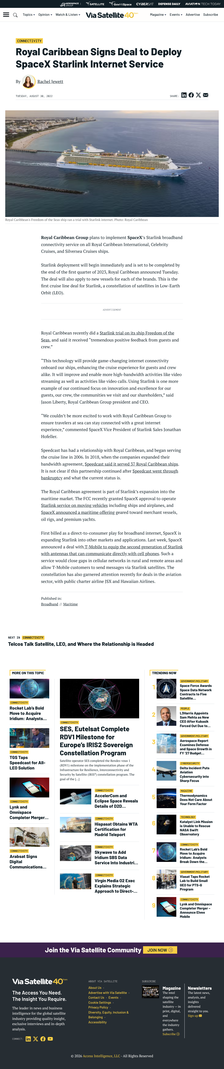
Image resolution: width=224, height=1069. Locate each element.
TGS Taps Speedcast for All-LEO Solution (27, 762)
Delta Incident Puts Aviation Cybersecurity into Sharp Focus (194, 774)
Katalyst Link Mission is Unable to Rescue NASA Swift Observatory (196, 828)
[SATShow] (95, 4)
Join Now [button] (157, 950)
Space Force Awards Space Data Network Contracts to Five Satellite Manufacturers (196, 692)
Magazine (157, 15)
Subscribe (210, 15)
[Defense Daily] (169, 4)
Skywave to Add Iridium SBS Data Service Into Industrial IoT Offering (116, 857)
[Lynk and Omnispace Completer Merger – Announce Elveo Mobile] (29, 787)
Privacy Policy (98, 1007)
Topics (27, 15)
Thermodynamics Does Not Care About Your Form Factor (196, 800)
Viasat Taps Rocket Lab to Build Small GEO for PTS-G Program (195, 883)
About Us (95, 988)
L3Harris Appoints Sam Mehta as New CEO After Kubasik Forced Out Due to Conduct (194, 719)
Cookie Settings (99, 1003)
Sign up (193, 1016)
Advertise (193, 15)
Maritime (70, 604)
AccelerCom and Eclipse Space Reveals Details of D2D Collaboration (116, 801)
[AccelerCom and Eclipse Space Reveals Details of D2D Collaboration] (75, 796)
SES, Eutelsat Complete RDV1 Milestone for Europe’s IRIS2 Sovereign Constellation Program (96, 741)
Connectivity (29, 41)
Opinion (44, 15)
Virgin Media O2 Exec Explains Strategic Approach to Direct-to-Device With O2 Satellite (115, 886)
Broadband (49, 604)
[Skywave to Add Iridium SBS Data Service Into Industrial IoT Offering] (75, 853)
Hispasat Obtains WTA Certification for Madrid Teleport (116, 829)
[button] (6, 14)
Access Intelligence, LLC (101, 1055)
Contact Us (96, 998)
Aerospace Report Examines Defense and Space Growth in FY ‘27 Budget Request (196, 747)
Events (175, 15)
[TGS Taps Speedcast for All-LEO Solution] (29, 738)
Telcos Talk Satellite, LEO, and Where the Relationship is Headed (81, 644)
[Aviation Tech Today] (203, 4)
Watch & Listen (67, 15)
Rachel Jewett (50, 81)
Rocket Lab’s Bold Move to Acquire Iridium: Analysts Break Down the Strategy (27, 713)
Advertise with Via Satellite (107, 993)
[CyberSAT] (145, 4)
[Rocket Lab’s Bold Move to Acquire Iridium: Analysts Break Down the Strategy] (29, 688)
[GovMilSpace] (120, 4)
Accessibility (97, 1022)
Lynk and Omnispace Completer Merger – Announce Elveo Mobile (29, 812)
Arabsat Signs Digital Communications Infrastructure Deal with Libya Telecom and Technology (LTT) (28, 861)
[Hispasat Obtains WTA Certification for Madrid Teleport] (75, 825)
